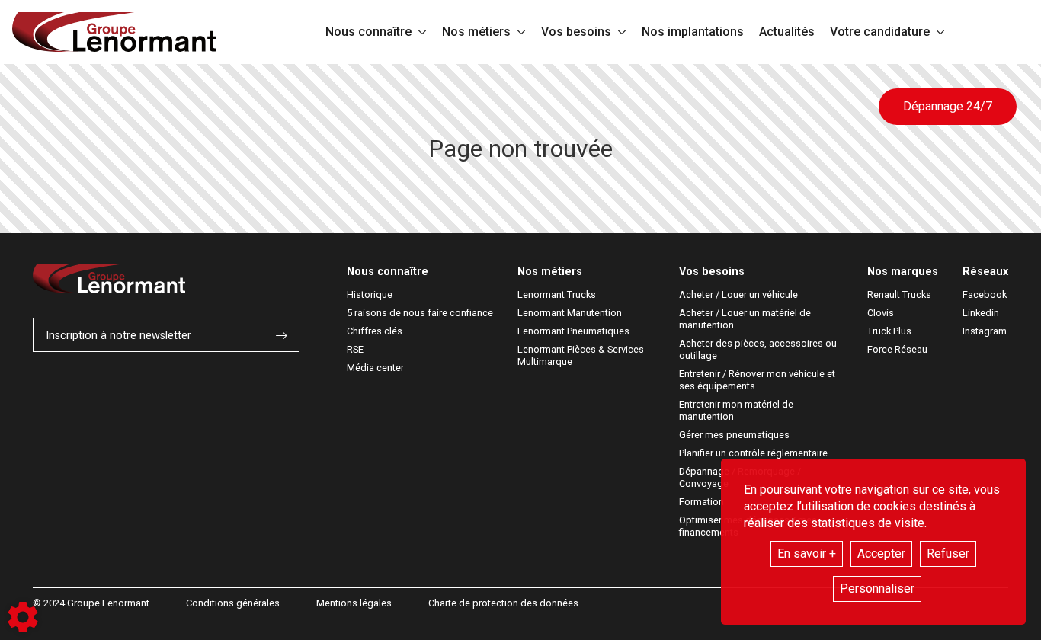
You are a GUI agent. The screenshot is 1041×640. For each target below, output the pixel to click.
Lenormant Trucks (556, 294)
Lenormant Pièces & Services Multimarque (581, 355)
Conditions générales (233, 603)
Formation (701, 501)
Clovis (880, 312)
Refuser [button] (948, 553)
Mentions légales (354, 603)
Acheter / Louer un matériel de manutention (746, 319)
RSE (355, 349)
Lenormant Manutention (569, 312)
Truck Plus (889, 331)
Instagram (985, 331)
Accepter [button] (881, 553)
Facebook (985, 294)
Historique (369, 294)
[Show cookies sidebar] (23, 617)
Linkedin (981, 312)
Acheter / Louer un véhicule (738, 294)
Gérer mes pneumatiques (734, 434)
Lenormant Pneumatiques (573, 331)
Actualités (787, 31)
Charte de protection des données (503, 603)
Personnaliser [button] (877, 588)
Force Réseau (897, 349)
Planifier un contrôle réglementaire (753, 453)
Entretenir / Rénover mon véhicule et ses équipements (758, 380)
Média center (375, 367)
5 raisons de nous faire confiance (420, 312)
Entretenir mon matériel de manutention (737, 410)
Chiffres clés (374, 331)
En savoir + (806, 553)
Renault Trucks (899, 294)
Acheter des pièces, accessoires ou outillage (759, 349)
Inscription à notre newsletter (118, 335)
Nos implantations (693, 31)
